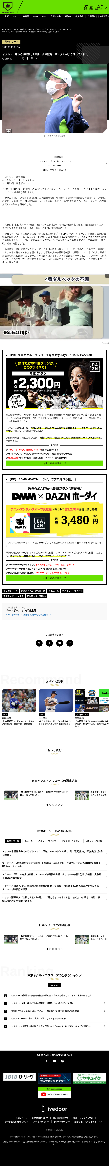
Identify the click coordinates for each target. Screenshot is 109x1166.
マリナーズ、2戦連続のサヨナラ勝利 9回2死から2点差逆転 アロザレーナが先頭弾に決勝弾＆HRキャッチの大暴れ (51, 865)
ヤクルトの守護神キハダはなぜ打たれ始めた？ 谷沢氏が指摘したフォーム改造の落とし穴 (51, 995)
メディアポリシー (41, 1122)
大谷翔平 (25, 16)
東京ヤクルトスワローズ (34, 591)
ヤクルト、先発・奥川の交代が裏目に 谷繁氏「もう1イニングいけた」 (43, 1003)
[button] (47, 805)
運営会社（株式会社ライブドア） (89, 1122)
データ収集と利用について (17, 1122)
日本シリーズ (11, 591)
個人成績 (79, 16)
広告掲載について (40, 1118)
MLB (35, 16)
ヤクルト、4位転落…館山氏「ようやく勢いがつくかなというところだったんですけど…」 (51, 1026)
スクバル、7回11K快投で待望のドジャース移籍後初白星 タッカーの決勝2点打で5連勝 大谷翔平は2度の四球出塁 (51, 876)
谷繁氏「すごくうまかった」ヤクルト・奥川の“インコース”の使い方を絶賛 (45, 1011)
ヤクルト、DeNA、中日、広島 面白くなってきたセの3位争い (39, 1018)
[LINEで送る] (32, 58)
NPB (44, 16)
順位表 (68, 16)
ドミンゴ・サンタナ (14, 596)
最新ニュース (11, 16)
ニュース (54, 591)
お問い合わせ (22, 1118)
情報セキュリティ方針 (83, 1118)
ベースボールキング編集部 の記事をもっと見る (27, 614)
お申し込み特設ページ (54, 463)
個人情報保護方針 (61, 1118)
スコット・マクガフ (73, 591)
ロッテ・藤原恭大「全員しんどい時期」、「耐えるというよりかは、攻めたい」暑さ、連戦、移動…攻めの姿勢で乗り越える (51, 899)
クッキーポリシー (62, 1122)
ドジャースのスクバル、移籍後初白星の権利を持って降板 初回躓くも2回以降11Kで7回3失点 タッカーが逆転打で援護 (51, 888)
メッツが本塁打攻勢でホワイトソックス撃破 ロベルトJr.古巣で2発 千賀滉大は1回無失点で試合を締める (52, 853)
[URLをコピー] (36, 58)
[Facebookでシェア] (27, 58)
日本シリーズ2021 (37, 596)
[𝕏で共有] (23, 59)
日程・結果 (56, 16)
